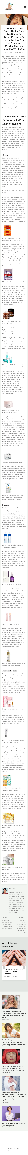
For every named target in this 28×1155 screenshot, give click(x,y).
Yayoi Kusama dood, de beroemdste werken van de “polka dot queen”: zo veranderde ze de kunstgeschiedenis (13, 1068)
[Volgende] (24, 967)
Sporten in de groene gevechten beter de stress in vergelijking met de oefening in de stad (21, 925)
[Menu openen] (25, 7)
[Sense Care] (9, 7)
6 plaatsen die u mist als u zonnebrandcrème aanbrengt (13, 971)
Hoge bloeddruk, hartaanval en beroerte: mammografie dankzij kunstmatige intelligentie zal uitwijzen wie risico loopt (14, 1042)
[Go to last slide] (4, 967)
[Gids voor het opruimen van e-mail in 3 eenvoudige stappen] (14, 1113)
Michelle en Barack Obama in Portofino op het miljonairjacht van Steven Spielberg (7, 923)
